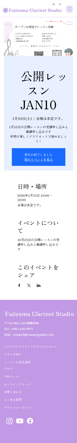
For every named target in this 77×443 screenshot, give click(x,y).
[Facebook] (30, 421)
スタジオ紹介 (13, 354)
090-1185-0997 (22, 329)
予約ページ (11, 376)
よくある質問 (13, 399)
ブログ (8, 368)
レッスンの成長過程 (17, 362)
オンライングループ (17, 384)
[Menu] (69, 9)
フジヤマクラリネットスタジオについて (30, 346)
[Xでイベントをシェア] (29, 285)
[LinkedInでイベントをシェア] (38, 285)
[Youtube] (20, 421)
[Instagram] (9, 421)
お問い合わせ (13, 392)
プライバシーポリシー (19, 407)
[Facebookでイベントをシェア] (19, 285)
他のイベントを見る (38, 159)
